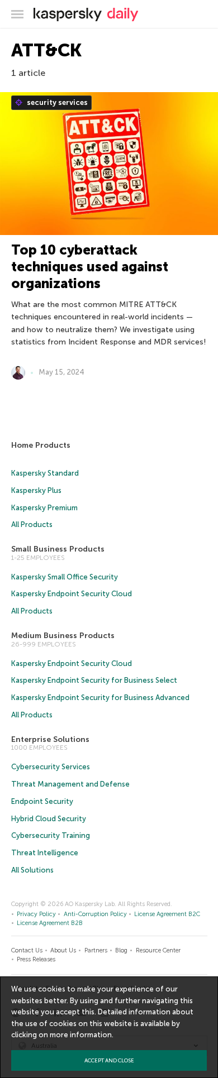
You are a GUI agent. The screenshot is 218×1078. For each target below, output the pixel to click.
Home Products (40, 445)
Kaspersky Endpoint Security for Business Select (94, 680)
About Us (63, 950)
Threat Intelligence (44, 853)
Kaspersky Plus (36, 490)
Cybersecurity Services (50, 767)
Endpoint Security (42, 801)
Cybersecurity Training (50, 835)
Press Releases (36, 959)
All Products (32, 524)
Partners (95, 950)
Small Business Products (58, 549)
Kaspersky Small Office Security (64, 577)
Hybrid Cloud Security (48, 819)
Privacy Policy (36, 914)
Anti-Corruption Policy (95, 914)
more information (81, 1035)
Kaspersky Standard (45, 473)
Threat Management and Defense (70, 784)
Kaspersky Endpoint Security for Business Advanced (100, 697)
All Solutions (32, 870)
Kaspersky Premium (44, 508)
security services (56, 102)
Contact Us (26, 950)
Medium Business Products (63, 635)
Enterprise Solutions (50, 739)
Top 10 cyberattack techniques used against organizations (89, 266)
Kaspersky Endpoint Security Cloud (71, 594)
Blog (121, 950)
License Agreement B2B (50, 923)
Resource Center (158, 950)
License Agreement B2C (167, 914)
